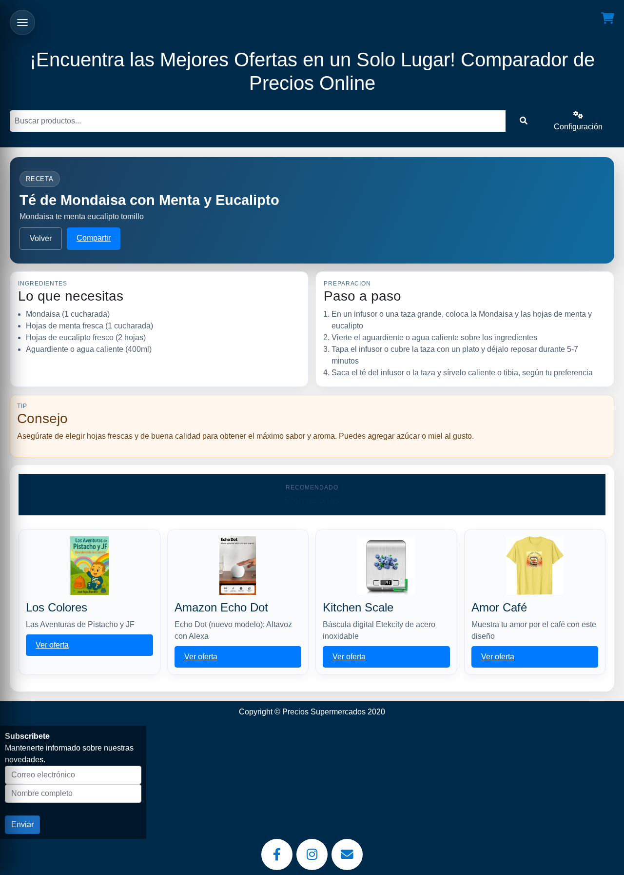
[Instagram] (312, 854)
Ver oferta (52, 645)
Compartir (94, 238)
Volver (41, 238)
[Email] (347, 854)
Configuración (578, 126)
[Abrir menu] (22, 22)
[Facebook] (276, 854)
